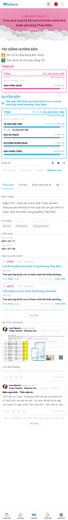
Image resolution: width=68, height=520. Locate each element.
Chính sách (25, 170)
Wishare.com (54, 170)
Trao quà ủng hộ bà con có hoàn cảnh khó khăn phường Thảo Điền (32, 274)
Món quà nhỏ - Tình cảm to (18, 392)
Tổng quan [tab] (8, 184)
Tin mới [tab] (23, 184)
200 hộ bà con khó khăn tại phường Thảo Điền (30, 291)
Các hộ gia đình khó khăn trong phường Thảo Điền (32, 266)
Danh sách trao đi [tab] (41, 184)
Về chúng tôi (9, 170)
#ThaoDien (21, 226)
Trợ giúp (39, 170)
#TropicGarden (40, 226)
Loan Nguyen (15, 328)
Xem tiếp (34, 315)
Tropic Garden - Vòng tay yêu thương (35, 32)
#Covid (7, 226)
